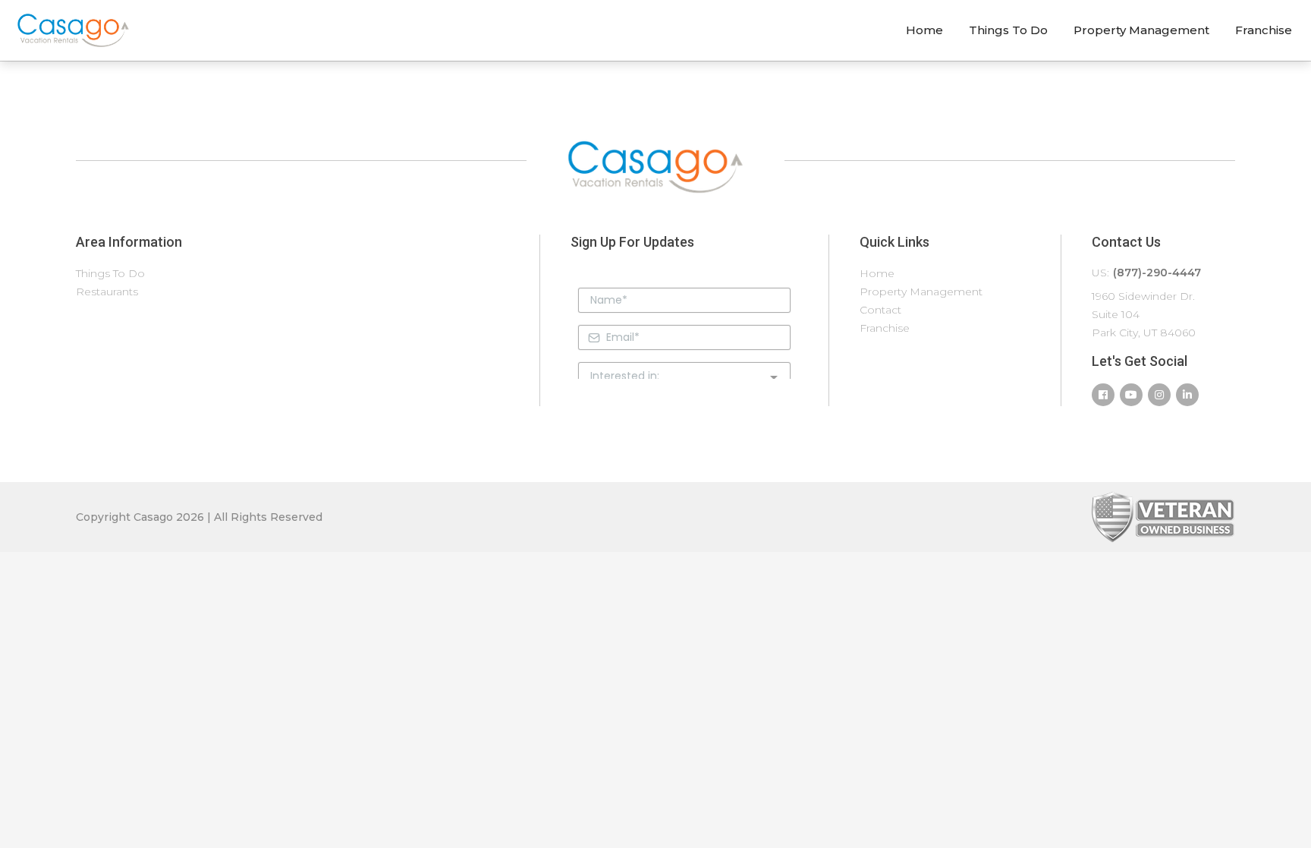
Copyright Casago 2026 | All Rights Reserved (199, 517)
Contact (880, 310)
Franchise (1263, 30)
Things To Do (1008, 30)
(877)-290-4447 (1157, 272)
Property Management (1141, 30)
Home (924, 30)
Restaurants (107, 291)
